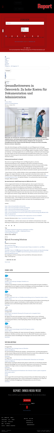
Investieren (4, 419)
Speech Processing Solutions (11, 103)
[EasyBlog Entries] (25, 30)
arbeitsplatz (7, 229)
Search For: (24, 33)
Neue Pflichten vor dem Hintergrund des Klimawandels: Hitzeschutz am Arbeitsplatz (24, 359)
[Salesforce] (6, 275)
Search (8, 70)
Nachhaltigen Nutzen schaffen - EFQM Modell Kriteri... (18, 231)
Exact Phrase (21, 37)
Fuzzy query (41, 37)
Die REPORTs (7, 423)
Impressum (3, 430)
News (2, 423)
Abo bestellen (27, 400)
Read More (7, 289)
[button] (27, 64)
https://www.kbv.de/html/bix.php (26, 218)
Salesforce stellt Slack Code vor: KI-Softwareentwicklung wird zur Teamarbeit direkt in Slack (26, 297)
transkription (25, 229)
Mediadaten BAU (29, 422)
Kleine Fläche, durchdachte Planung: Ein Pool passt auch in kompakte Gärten (22, 313)
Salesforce (7, 278)
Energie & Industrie (10, 425)
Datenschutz (9, 430)
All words (9, 37)
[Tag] (25, 31)
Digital (3, 425)
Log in (32, 403)
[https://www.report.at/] (45, 6)
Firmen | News (8, 102)
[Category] (25, 29)
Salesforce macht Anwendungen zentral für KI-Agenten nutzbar (19, 329)
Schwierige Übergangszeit (11, 232)
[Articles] (25, 28)
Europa (6, 373)
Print (7, 83)
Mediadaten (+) (29, 420)
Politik (6, 375)
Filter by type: (24, 26)
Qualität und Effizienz (10, 350)
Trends (13, 419)
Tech (9, 419)
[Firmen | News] (6, 307)
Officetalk (10, 421)
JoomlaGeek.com (32, 41)
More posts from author (10, 245)
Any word (14, 37)
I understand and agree (11, 259)
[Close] (2, 30)
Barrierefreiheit (27, 410)
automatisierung (14, 229)
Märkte (12, 417)
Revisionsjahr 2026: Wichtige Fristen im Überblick (16, 348)
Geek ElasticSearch (19, 41)
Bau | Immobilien (5, 417)
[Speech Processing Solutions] (6, 237)
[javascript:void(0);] (6, 225)
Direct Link (7, 262)
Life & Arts (4, 421)
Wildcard (35, 37)
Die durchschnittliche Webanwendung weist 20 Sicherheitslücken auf (27, 49)
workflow (31, 229)
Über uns (26, 418)
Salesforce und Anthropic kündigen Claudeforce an (17, 281)
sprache (20, 229)
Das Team (31, 418)
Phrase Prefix (28, 37)
